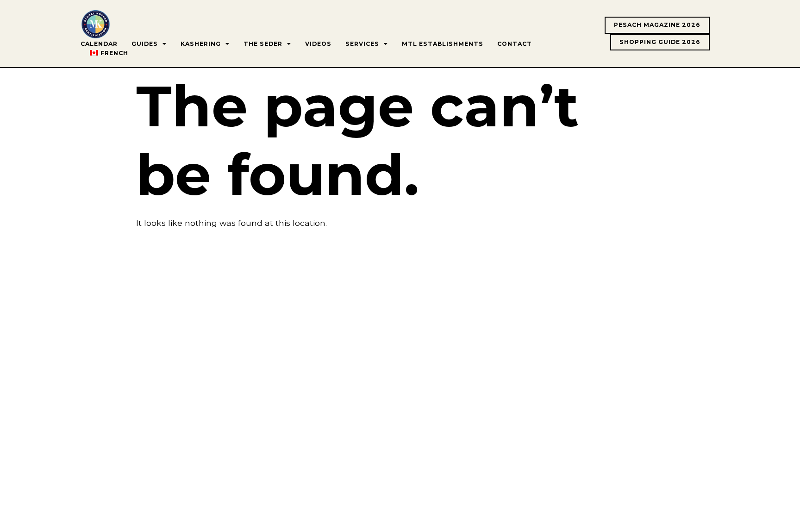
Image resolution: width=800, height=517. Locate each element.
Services (362, 43)
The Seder (263, 43)
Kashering (201, 43)
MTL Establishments (442, 43)
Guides (144, 43)
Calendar (99, 43)
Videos (318, 43)
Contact (514, 43)
